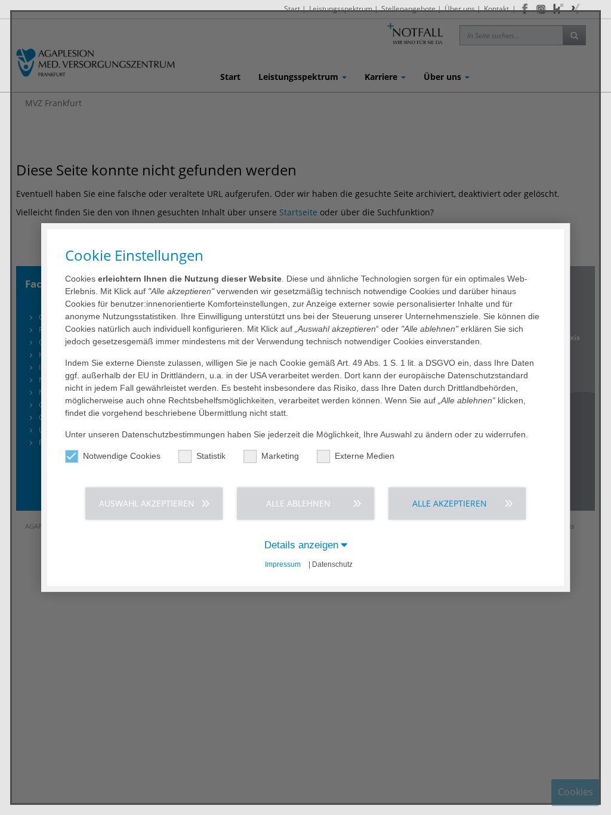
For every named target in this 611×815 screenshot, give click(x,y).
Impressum (283, 564)
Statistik (211, 456)
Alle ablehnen (298, 503)
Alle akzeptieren (449, 503)
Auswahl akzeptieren (147, 503)
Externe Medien (364, 456)
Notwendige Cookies (122, 456)
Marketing (280, 456)
